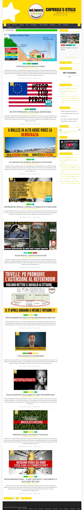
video (59, 24)
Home (8, 24)
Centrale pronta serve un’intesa (30, 66)
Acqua (24, 63)
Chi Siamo (21, 24)
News (33, 159)
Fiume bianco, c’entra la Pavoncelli (30, 255)
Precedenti (7, 498)
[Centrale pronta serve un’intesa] (30, 47)
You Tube (63, 137)
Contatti (17, 27)
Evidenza (35, 252)
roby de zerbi (64, 88)
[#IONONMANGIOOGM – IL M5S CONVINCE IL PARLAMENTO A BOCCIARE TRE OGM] (30, 462)
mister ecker (64, 181)
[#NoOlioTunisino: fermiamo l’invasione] (30, 420)
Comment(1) (38, 78)
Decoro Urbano (44, 24)
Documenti (65, 24)
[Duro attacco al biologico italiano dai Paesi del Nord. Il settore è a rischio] (70, 40)
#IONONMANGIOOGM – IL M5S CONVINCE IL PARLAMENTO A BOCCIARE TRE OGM (30, 480)
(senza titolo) (64, 116)
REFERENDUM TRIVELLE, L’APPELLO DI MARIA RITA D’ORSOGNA (30, 207)
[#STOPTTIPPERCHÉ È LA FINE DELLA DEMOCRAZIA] (30, 94)
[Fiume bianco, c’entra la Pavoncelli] (30, 236)
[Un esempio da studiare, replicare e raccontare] (30, 142)
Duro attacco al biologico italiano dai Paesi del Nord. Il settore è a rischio (69, 52)
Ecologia (29, 63)
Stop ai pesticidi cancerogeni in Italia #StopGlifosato (30, 395)
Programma (34, 24)
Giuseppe (63, 91)
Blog (27, 24)
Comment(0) (37, 124)
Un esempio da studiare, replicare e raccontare (30, 162)
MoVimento (31, 315)
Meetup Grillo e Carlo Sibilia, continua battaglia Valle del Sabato (70, 100)
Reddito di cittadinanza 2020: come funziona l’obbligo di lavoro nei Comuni (70, 112)
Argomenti (52, 24)
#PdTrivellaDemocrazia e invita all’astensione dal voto (30, 318)
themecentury (24, 507)
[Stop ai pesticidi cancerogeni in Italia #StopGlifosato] (30, 380)
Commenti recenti (66, 153)
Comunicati (10, 27)
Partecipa (14, 24)
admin (31, 78)
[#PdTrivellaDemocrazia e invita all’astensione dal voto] (30, 292)
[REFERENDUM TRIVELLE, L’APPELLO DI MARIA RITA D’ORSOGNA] (30, 190)
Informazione (35, 63)
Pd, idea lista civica (72, 88)
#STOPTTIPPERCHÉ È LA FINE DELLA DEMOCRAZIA (30, 112)
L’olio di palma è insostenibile (30, 356)
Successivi (28, 498)
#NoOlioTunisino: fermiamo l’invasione (30, 435)
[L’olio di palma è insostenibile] (30, 341)
